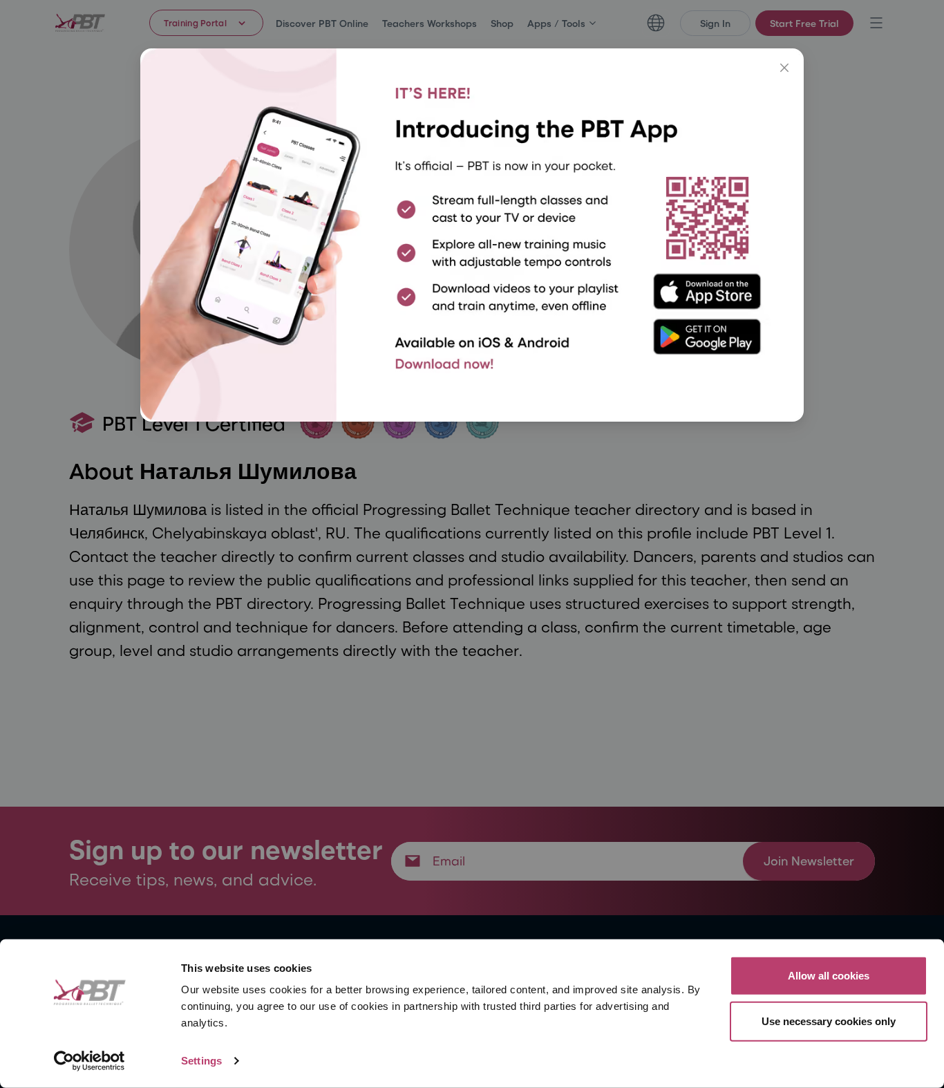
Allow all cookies (828, 976)
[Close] (784, 67)
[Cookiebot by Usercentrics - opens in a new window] (89, 1061)
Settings (201, 1061)
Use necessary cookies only (829, 1020)
